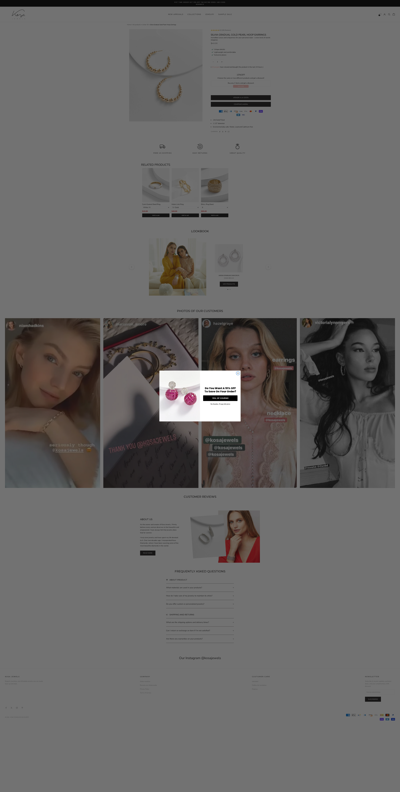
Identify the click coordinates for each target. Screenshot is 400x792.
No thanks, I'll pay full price (220, 404)
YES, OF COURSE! (220, 398)
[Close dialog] (238, 373)
